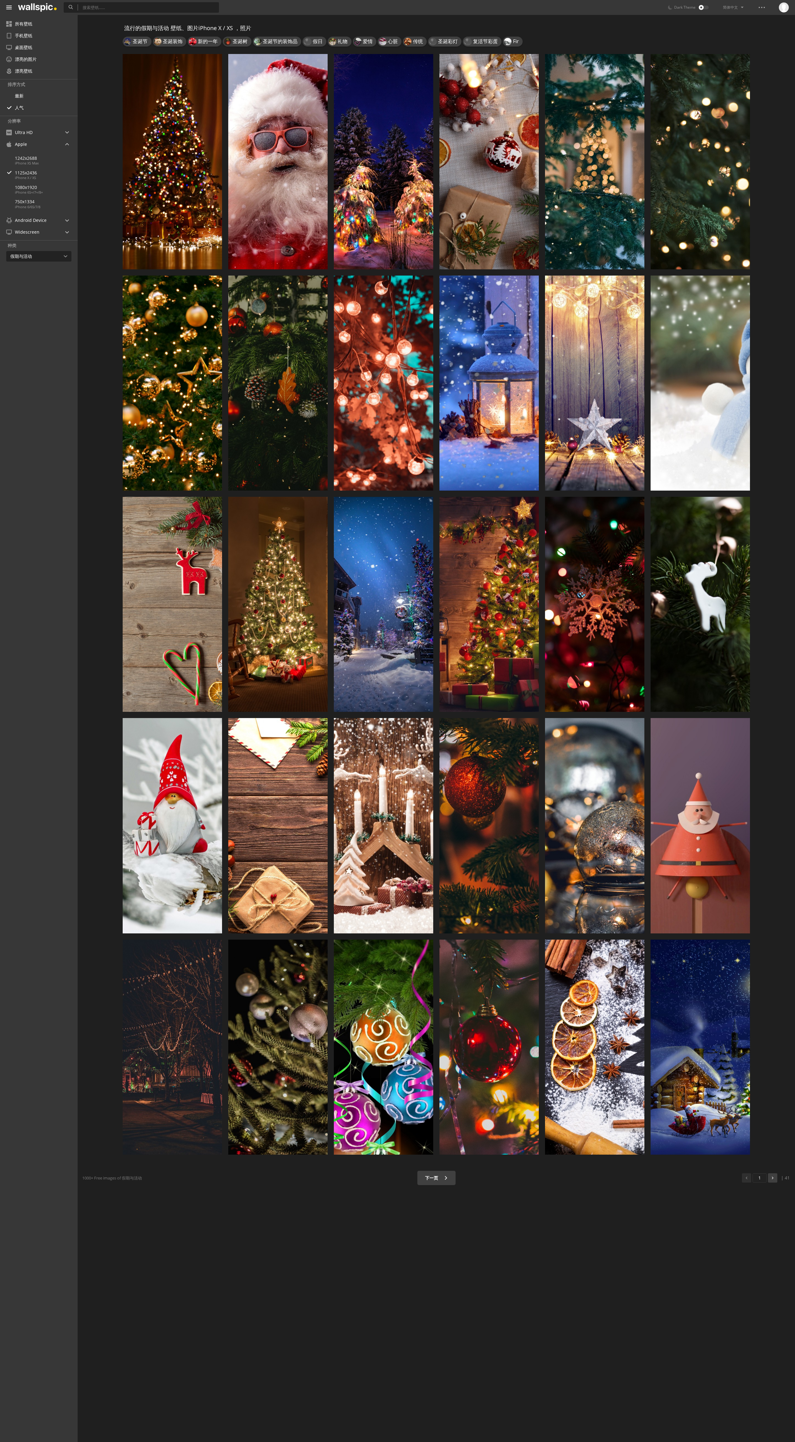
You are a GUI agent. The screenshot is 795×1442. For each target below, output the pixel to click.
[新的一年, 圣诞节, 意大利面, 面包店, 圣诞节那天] (594, 1047)
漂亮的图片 (26, 59)
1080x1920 (26, 187)
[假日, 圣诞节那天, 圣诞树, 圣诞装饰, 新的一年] (278, 825)
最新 (19, 96)
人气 (19, 107)
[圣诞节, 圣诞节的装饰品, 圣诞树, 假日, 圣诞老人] (700, 825)
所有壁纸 (23, 24)
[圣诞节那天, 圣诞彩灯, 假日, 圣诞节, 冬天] (594, 383)
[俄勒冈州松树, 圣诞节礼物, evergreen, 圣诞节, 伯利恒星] (278, 383)
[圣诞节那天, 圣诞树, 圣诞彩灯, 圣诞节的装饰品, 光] (489, 1047)
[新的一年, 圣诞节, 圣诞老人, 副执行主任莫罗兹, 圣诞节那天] (278, 161)
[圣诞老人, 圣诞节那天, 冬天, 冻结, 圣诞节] (172, 825)
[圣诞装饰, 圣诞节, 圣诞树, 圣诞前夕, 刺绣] (489, 161)
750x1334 (24, 201)
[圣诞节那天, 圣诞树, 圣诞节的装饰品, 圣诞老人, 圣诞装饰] (700, 604)
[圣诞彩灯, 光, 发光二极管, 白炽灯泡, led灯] (383, 383)
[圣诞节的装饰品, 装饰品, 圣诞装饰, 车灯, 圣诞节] (594, 825)
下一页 (432, 1178)
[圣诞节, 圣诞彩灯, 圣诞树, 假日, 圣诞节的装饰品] (700, 161)
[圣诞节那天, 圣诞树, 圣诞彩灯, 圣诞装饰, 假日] (172, 161)
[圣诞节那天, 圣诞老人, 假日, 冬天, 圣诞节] (700, 1047)
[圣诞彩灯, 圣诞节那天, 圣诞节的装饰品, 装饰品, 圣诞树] (594, 604)
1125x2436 (26, 172)
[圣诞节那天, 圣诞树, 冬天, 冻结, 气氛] (383, 604)
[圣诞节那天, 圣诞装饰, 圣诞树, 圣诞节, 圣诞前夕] (278, 604)
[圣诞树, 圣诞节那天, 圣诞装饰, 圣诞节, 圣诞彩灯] (489, 604)
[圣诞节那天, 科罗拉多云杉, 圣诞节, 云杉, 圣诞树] (594, 161)
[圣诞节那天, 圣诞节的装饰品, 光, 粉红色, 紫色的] (383, 1047)
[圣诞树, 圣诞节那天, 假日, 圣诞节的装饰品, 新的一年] (172, 383)
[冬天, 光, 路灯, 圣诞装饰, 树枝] (489, 383)
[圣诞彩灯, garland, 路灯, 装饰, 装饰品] (172, 1047)
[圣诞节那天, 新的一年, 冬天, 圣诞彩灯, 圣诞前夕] (383, 825)
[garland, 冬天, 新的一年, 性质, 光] (383, 161)
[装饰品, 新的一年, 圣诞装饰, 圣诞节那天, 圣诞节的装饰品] (278, 1047)
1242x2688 (26, 158)
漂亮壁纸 (23, 71)
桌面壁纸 (23, 47)
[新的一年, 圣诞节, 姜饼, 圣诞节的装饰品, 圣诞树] (172, 604)
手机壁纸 (23, 35)
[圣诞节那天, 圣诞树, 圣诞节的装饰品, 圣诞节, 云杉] (489, 825)
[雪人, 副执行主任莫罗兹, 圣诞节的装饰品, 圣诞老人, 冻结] (700, 383)
